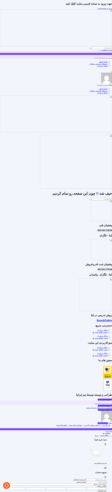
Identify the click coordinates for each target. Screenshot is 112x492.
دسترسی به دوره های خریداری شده (99, 408)
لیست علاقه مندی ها (100, 332)
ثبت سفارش (102, 491)
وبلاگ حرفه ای (102, 66)
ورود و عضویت (106, 50)
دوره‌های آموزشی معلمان (98, 64)
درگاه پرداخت (102, 486)
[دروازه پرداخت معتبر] (107, 378)
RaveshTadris (104, 320)
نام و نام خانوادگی (79, 480)
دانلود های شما (62, 425)
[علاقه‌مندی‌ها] (100, 50)
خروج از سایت (103, 423)
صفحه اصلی (103, 62)
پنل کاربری (106, 425)
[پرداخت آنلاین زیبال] (107, 390)
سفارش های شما (75, 425)
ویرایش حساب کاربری (92, 425)
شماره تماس (81, 482)
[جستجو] (90, 48)
